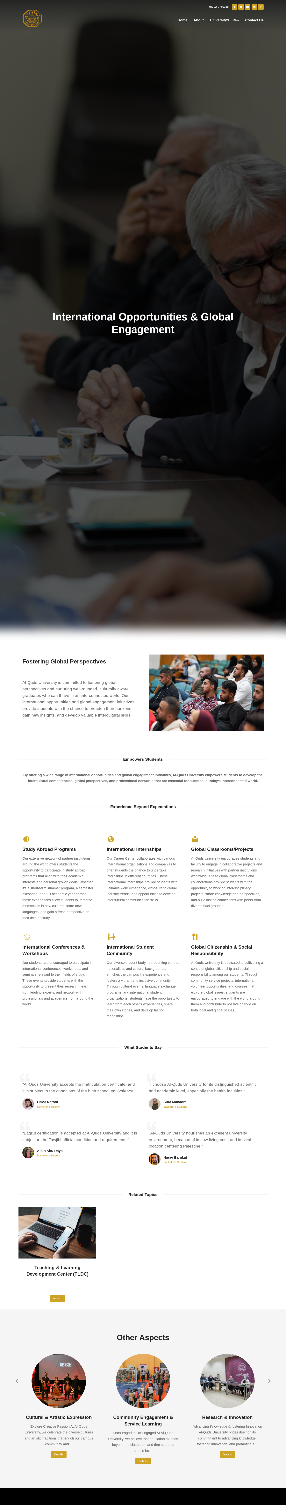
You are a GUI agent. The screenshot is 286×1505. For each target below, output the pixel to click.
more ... (57, 1298)
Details (58, 1454)
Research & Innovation (227, 1417)
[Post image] (57, 1233)
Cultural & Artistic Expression (59, 1417)
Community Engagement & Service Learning (143, 1420)
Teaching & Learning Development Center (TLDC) (57, 1271)
